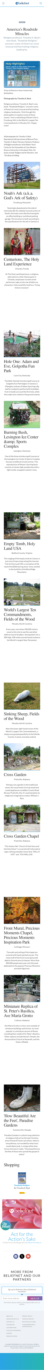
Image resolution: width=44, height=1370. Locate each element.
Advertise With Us (12, 1319)
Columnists (10, 1324)
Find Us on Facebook (13, 1330)
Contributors (11, 1327)
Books (22, 22)
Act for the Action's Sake (22, 1236)
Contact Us (10, 1322)
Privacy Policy (27, 1316)
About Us (9, 1316)
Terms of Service (28, 1319)
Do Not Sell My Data (29, 1322)
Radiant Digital (11, 1336)
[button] (40, 3)
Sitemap (9, 1333)
